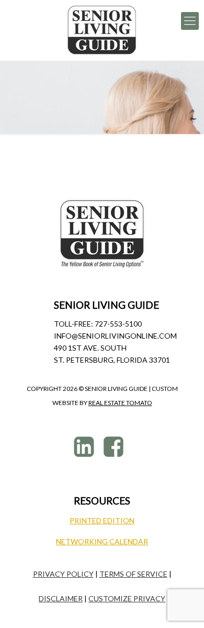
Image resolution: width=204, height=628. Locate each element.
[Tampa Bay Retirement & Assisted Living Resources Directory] (102, 30)
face (115, 446)
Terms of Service (133, 573)
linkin (85, 446)
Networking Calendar (102, 541)
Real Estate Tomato (120, 403)
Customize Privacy (126, 598)
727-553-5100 (118, 323)
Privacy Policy (63, 573)
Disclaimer (61, 598)
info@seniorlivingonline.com (115, 335)
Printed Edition (102, 520)
